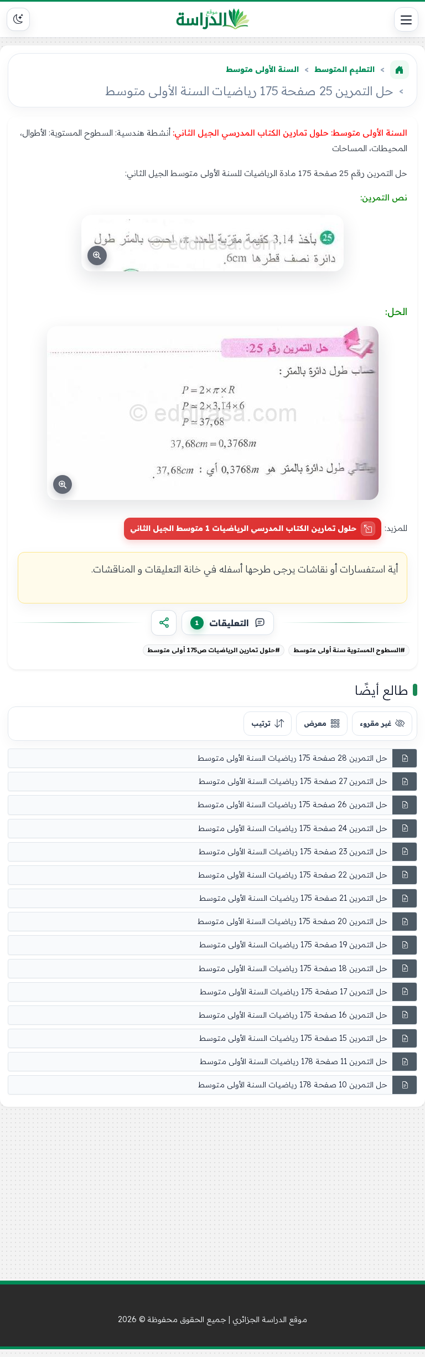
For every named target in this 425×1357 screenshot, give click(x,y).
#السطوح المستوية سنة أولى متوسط (349, 650)
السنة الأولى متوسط (262, 69)
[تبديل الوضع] (18, 19)
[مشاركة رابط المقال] (164, 623)
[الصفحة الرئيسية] (399, 69)
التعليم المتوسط (344, 69)
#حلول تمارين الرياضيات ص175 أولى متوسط (213, 650)
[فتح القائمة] (406, 19)
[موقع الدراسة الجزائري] (213, 19)
